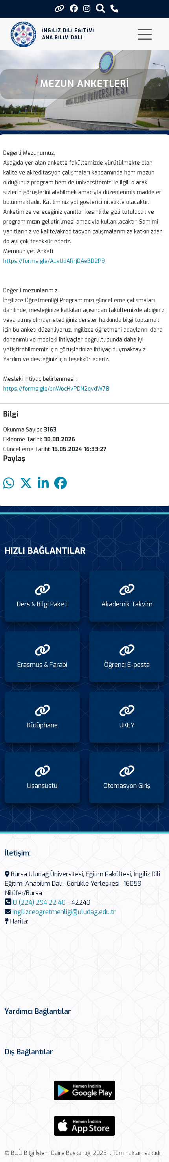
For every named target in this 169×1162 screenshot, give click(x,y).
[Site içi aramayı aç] (100, 8)
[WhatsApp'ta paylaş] (8, 483)
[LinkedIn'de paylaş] (43, 483)
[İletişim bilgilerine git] (114, 9)
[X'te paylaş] (26, 483)
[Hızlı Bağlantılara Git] (59, 9)
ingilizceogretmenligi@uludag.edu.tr (64, 912)
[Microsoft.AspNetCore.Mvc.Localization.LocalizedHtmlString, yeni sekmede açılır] (84, 1090)
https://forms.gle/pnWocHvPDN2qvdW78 (56, 389)
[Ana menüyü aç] (144, 34)
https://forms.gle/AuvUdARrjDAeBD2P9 (54, 261)
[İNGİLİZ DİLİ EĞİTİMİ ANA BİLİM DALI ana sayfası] (23, 34)
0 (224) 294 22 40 (39, 902)
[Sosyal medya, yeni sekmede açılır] (74, 9)
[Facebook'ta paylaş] (60, 483)
